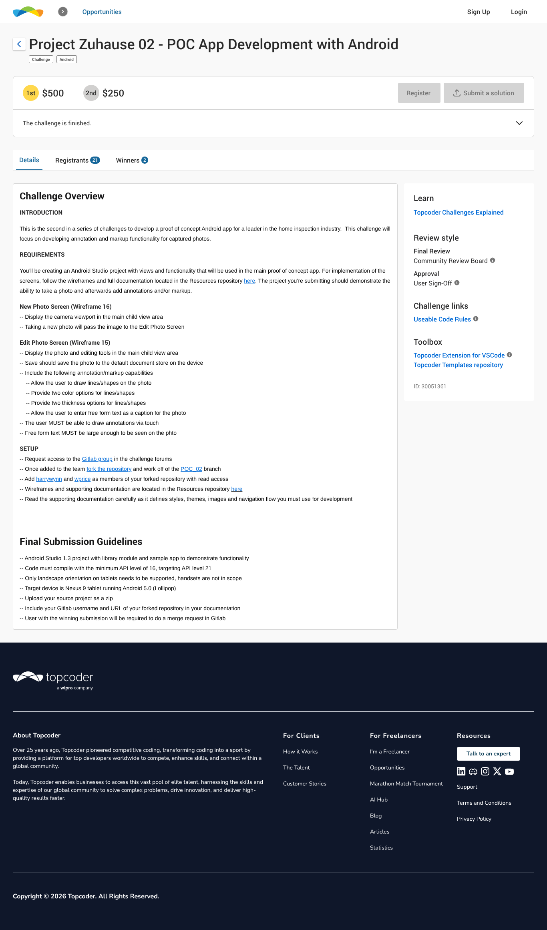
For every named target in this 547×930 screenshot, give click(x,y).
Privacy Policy (474, 819)
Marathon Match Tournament (406, 783)
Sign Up (478, 11)
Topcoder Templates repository (458, 364)
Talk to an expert (489, 753)
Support (467, 787)
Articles (379, 832)
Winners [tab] (131, 160)
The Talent (296, 767)
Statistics (381, 848)
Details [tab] (29, 159)
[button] (63, 12)
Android (67, 59)
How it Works (300, 751)
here (236, 489)
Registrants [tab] (76, 160)
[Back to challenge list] (19, 44)
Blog (376, 816)
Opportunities (102, 11)
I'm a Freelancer (390, 751)
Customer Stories (304, 783)
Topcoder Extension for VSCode (459, 355)
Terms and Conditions (484, 803)
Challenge (41, 59)
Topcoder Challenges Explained (459, 212)
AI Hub (379, 799)
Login (519, 11)
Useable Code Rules (442, 319)
